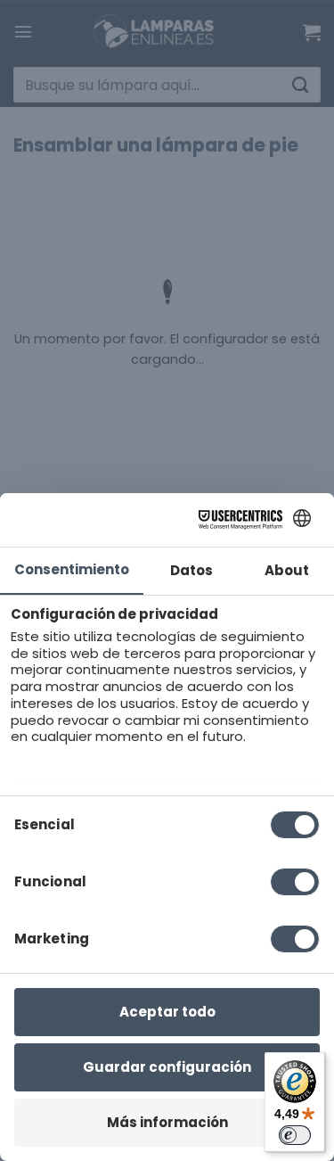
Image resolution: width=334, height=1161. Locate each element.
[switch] (295, 1135)
